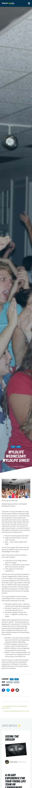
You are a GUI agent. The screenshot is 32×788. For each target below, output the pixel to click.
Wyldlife (16, 682)
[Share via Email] (17, 690)
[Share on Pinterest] (13, 690)
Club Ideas (9, 682)
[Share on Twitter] (8, 690)
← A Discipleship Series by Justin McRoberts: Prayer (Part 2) (15, 707)
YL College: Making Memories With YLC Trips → (16, 711)
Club (13, 447)
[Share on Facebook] (3, 690)
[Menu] (29, 3)
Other (18, 447)
